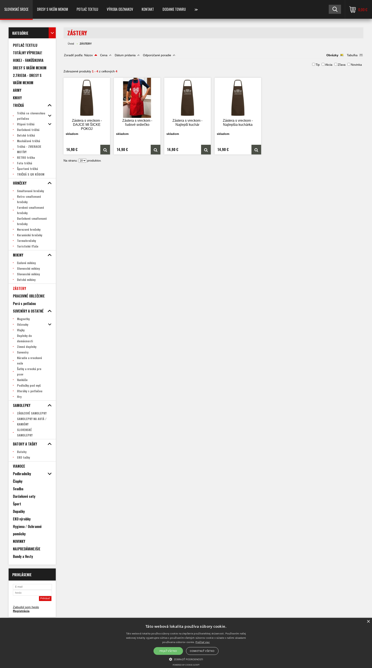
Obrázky (332, 55)
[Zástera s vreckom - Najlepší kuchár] (187, 98)
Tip (318, 64)
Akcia (328, 64)
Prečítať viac (202, 642)
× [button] (368, 621)
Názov (88, 55)
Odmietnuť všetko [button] (202, 650)
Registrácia (21, 611)
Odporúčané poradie (157, 55)
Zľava (342, 64)
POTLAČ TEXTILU (87, 9)
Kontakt (148, 9)
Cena (103, 55)
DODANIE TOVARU (174, 9)
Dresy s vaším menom (52, 9)
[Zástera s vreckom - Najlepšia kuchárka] (238, 98)
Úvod (71, 43)
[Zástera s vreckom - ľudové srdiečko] (137, 98)
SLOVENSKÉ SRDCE (16, 9)
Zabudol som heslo (26, 607)
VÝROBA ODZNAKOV (120, 9)
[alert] (186, 643)
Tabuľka (352, 55)
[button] (186, 659)
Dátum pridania (125, 55)
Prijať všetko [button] (168, 650)
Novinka (356, 64)
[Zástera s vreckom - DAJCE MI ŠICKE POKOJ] (87, 98)
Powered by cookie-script (186, 664)
